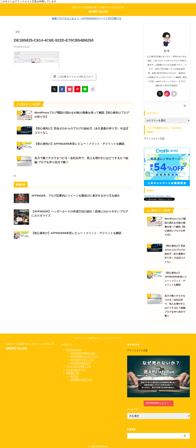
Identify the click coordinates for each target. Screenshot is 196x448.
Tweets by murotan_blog (157, 196)
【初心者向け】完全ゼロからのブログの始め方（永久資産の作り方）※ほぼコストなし (175, 253)
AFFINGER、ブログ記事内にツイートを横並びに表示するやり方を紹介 (75, 195)
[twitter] (54, 89)
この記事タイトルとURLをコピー (75, 76)
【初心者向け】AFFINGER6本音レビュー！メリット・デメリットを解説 (79, 143)
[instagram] (167, 94)
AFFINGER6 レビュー (157, 403)
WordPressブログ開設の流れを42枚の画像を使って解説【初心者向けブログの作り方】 (175, 226)
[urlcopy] (93, 89)
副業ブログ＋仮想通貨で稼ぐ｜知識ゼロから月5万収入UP (31, 344)
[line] (85, 89)
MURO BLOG (98, 11)
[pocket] (70, 89)
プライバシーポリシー (113, 338)
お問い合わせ (94, 338)
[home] (174, 94)
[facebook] (62, 89)
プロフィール (79, 338)
